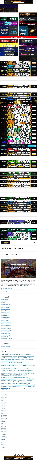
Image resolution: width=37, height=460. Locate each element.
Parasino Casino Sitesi (29, 365)
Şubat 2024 (3, 424)
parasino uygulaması (18, 383)
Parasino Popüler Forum (6, 331)
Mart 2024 (3, 423)
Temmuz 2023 (4, 436)
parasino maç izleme (5, 374)
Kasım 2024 (3, 410)
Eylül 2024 (3, 413)
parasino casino (4, 365)
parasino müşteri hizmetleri (17, 375)
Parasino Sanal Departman (6, 318)
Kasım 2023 (3, 429)
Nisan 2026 (3, 398)
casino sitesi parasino (27, 354)
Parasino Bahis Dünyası (6, 336)
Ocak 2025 (3, 407)
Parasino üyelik (31, 386)
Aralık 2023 (3, 428)
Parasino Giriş (4, 301)
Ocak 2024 (3, 426)
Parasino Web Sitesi (25, 383)
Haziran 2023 (4, 437)
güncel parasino (5, 357)
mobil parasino (19, 357)
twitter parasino (21, 388)
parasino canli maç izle (17, 362)
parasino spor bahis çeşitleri (29, 380)
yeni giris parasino (4, 389)
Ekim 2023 (3, 431)
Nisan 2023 (3, 441)
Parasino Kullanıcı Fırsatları (6, 325)
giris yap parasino (22, 356)
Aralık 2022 (3, 447)
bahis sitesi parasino (13, 354)
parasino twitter (11, 383)
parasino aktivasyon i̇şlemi (25, 359)
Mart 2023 (3, 442)
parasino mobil (24, 374)
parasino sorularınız (15, 380)
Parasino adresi (11, 359)
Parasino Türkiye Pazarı (6, 307)
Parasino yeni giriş (4, 386)
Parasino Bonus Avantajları (6, 330)
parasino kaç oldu (27, 373)
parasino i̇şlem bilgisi (4, 373)
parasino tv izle (4, 383)
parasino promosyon (24, 377)
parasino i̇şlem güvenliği (10, 373)
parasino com (3, 366)
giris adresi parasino (6, 356)
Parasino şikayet (5, 388)
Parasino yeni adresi (30, 385)
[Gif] (18, 102)
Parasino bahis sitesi (7, 361)
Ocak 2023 (3, 445)
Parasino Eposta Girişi (5, 335)
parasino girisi (4, 368)
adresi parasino (5, 354)
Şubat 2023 (3, 444)
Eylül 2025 (3, 400)
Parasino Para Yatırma (5, 377)
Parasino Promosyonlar (7, 288)
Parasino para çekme (15, 377)
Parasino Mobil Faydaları (6, 304)
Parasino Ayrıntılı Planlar (6, 328)
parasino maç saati (12, 374)
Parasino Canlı (26, 362)
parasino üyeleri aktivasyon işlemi (23, 386)
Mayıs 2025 (3, 403)
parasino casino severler (7, 289)
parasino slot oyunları (4, 380)
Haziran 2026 (4, 397)
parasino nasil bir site (26, 375)
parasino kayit (16, 373)
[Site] (18, 63)
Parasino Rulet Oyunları (5, 315)
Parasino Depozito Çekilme (6, 326)
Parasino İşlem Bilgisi (5, 317)
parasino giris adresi (30, 366)
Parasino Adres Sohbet (5, 333)
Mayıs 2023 (3, 439)
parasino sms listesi (9, 380)
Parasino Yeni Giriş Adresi (13, 386)
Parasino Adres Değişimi (6, 323)
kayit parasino (12, 357)
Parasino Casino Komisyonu (6, 305)
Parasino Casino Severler (11, 255)
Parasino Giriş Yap (27, 368)
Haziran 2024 (4, 418)
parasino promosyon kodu (7, 379)
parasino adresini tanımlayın (18, 359)
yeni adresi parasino (28, 388)
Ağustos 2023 (4, 434)
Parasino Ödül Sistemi (5, 312)
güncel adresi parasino (30, 356)
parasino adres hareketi (4, 359)
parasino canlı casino (14, 364)
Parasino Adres (27, 357)
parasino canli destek (6, 362)
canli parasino (21, 354)
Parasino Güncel (5, 370)
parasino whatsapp (5, 385)
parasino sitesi (23, 289)
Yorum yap (5, 291)
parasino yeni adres (19, 385)
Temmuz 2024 (4, 416)
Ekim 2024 (3, 411)
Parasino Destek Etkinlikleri (6, 338)
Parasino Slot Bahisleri (5, 309)
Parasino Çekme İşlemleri (6, 322)
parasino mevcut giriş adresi (18, 374)
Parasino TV (16, 381)
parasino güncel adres (14, 370)
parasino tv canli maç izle (26, 381)
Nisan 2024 (3, 421)
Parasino (3, 302)
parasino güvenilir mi (29, 370)
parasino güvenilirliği (22, 370)
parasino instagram (28, 372)
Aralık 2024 (3, 408)
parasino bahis (31, 359)
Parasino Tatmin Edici (5, 310)
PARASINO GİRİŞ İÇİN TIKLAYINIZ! (18, 37)
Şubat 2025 (3, 405)
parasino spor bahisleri (21, 380)
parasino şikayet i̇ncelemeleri (13, 388)
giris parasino (15, 356)
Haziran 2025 (4, 402)
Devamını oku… (26, 285)
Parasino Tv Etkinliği (5, 320)
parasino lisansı (33, 373)
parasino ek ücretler (16, 289)
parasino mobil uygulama (6, 375)
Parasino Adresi (4, 299)
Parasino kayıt (21, 373)
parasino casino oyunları (11, 365)
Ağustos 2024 (4, 415)
